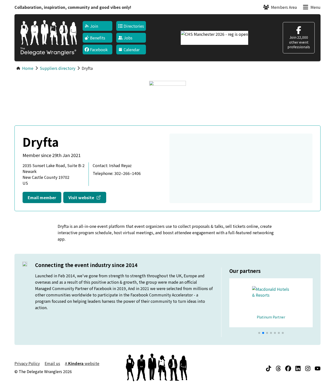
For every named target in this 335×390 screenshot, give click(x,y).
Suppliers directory (57, 68)
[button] (259, 333)
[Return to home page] (48, 37)
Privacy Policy (27, 363)
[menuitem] (97, 26)
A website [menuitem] (82, 363)
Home (27, 68)
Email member (42, 197)
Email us (52, 363)
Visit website (87, 197)
